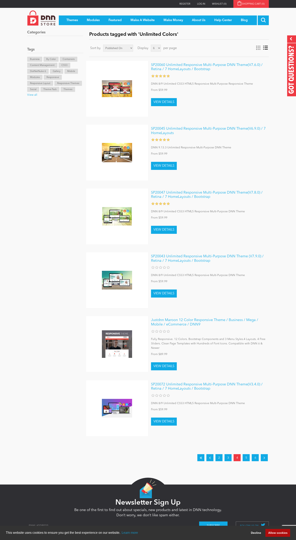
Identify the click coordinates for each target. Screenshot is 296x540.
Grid (258, 48)
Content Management (42, 65)
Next (264, 457)
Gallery (56, 71)
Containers (69, 59)
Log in (201, 4)
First (200, 457)
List (265, 48)
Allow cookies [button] (278, 532)
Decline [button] (256, 532)
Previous (209, 457)
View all (32, 94)
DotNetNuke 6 (38, 71)
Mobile (71, 71)
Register (184, 4)
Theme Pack (50, 89)
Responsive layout (40, 83)
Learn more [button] (130, 532)
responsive (53, 77)
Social (33, 89)
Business (34, 59)
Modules (35, 77)
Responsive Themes (68, 83)
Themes (67, 89)
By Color (51, 59)
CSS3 (64, 65)
